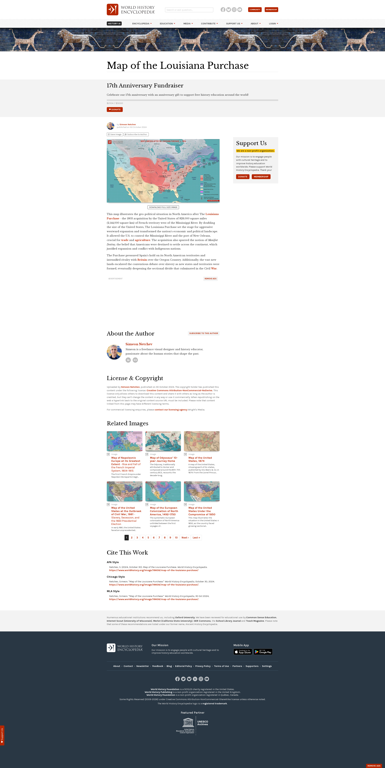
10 (176, 537)
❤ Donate (115, 109)
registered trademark (214, 703)
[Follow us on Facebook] (177, 680)
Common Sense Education (261, 617)
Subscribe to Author (136, 134)
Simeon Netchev (128, 124)
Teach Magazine (255, 620)
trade (124, 240)
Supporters (252, 666)
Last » (196, 537)
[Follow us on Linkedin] (195, 680)
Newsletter (142, 666)
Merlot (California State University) (172, 620)
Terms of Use (221, 666)
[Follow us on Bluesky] (189, 680)
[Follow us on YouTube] (207, 680)
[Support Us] (2, 735)
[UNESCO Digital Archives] (192, 725)
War (214, 268)
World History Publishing (158, 692)
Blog (169, 666)
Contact (128, 666)
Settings (267, 666)
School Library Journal (228, 620)
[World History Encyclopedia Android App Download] (263, 652)
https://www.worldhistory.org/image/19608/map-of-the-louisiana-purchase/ (154, 570)
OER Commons (202, 620)
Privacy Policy (203, 666)
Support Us (233, 23)
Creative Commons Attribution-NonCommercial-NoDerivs (179, 390)
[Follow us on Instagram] (201, 680)
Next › (185, 537)
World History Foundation (165, 689)
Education (166, 23)
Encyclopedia (140, 23)
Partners (237, 666)
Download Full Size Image (163, 207)
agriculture (142, 240)
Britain (142, 259)
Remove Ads (210, 278)
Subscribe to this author (203, 333)
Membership (261, 176)
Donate (242, 176)
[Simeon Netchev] (128, 360)
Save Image (114, 134)
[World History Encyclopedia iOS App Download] (242, 652)
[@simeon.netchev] (135, 360)
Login (272, 23)
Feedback (157, 666)
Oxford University (185, 617)
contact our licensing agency (171, 409)
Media (187, 23)
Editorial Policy (183, 666)
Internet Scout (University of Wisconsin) (129, 620)
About (254, 23)
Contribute (208, 23)
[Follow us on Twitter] (183, 680)
